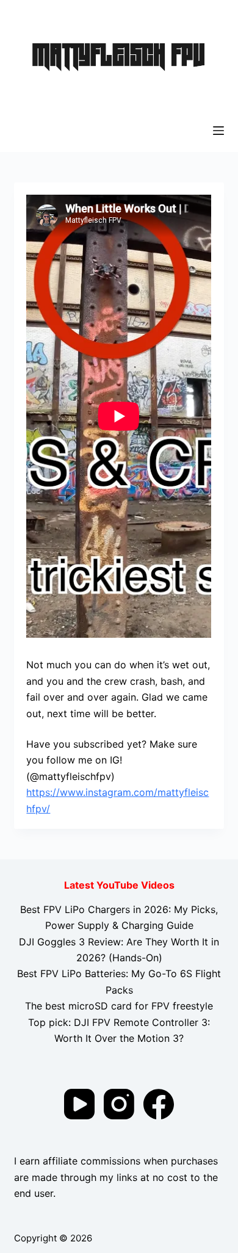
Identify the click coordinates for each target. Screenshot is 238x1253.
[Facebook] (158, 1104)
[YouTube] (79, 1104)
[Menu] (218, 130)
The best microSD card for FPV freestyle (119, 1006)
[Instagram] (119, 1104)
